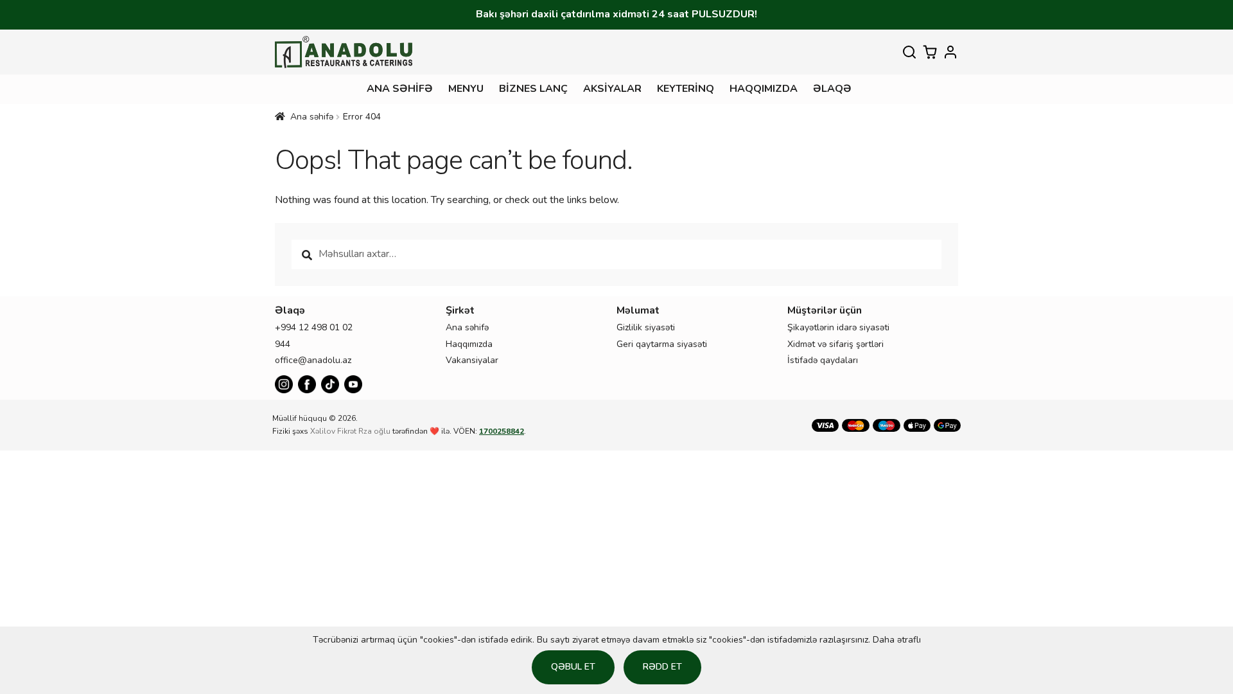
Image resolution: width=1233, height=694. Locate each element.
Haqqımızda (764, 89)
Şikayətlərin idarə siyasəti (838, 327)
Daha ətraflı (897, 640)
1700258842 (501, 431)
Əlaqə (832, 89)
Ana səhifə (400, 89)
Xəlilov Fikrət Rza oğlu (350, 431)
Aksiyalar (612, 89)
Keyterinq (685, 89)
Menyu (466, 89)
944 (282, 344)
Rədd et (662, 667)
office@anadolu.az (313, 360)
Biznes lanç (533, 89)
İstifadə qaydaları (822, 360)
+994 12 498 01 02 (314, 327)
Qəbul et (573, 667)
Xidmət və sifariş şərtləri (835, 344)
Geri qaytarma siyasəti (661, 344)
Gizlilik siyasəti (645, 327)
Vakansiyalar (472, 360)
